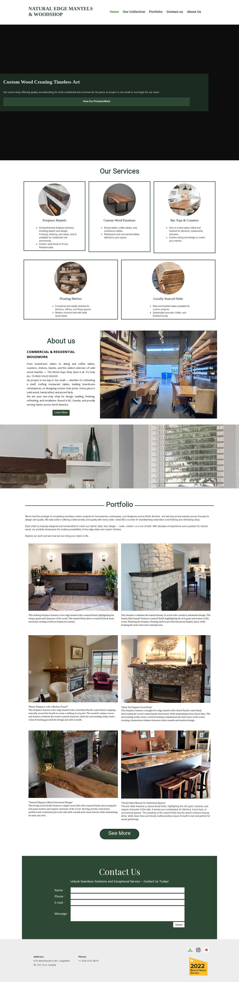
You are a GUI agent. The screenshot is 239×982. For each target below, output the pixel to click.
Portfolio (156, 12)
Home (114, 12)
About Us (194, 12)
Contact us (174, 12)
